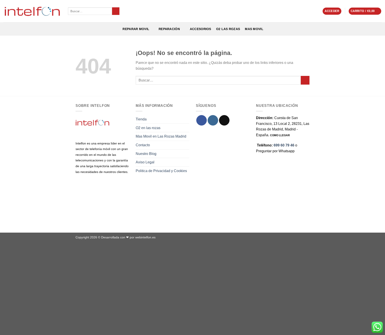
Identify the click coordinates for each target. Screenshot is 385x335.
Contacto (143, 145)
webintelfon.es (145, 237)
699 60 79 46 (284, 145)
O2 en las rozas (148, 128)
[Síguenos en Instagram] (213, 120)
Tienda (141, 119)
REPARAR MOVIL (135, 29)
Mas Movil (254, 29)
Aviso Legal (145, 162)
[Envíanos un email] (224, 120)
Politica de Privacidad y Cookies (161, 171)
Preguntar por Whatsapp (275, 151)
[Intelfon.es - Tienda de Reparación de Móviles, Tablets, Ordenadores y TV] (32, 11)
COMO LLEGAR (280, 135)
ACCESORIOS (199, 29)
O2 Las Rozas (228, 29)
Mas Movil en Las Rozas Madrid (161, 136)
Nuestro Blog (146, 154)
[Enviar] (115, 11)
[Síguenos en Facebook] (201, 120)
